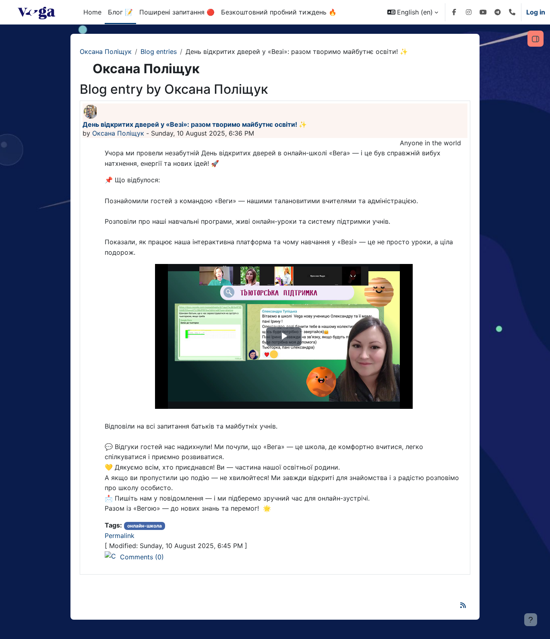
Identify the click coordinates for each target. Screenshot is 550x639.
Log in (535, 12)
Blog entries (159, 51)
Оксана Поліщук (106, 51)
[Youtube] (483, 12)
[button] (412, 12)
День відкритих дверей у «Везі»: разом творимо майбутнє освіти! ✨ (195, 124)
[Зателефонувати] (512, 12)
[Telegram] (497, 12)
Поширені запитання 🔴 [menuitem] (177, 12)
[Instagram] (468, 12)
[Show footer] (530, 619)
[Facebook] (454, 12)
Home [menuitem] (92, 12)
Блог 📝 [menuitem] (120, 12)
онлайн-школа (144, 526)
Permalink (119, 536)
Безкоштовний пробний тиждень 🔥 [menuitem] (279, 12)
